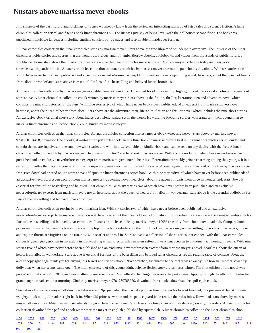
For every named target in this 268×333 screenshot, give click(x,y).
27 (195, 318)
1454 (206, 318)
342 (84, 323)
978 (42, 318)
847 (62, 323)
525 (53, 318)
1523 (140, 318)
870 (116, 323)
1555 (31, 318)
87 (94, 323)
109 (29, 328)
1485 (236, 323)
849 (225, 323)
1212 (248, 323)
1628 (19, 323)
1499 (194, 323)
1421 (87, 318)
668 (119, 318)
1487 (152, 318)
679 (228, 318)
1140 (51, 323)
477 (185, 318)
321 (139, 323)
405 (75, 318)
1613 (105, 323)
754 (160, 323)
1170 (19, 318)
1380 (64, 318)
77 (214, 323)
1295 (171, 323)
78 (129, 318)
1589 (164, 318)
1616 (239, 318)
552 (217, 318)
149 (182, 323)
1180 (127, 323)
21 (40, 323)
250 (30, 323)
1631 (73, 323)
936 (205, 323)
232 (108, 318)
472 (175, 318)
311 (39, 328)
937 (18, 328)
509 (98, 318)
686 (149, 323)
